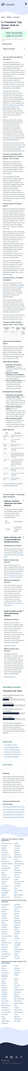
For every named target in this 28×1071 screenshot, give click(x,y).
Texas (16, 1014)
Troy (15, 940)
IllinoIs (16, 981)
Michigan (4, 992)
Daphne (4, 848)
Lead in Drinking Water (12, 747)
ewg (16, 308)
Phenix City (17, 922)
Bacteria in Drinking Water (13, 754)
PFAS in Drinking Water (12, 749)
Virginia (4, 1019)
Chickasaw (17, 846)
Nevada (4, 999)
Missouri (16, 994)
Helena (4, 938)
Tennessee (5, 1014)
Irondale (16, 958)
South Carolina (6, 1012)
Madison (16, 918)
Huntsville (17, 905)
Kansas (4, 985)
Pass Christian (18, 890)
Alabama (5, 901)
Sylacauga (17, 943)
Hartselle (4, 951)
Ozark (16, 954)
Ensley (16, 879)
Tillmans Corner (6, 843)
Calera (16, 947)
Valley (16, 936)
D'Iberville (17, 870)
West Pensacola (19, 881)
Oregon (16, 1007)
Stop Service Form (9, 677)
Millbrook (4, 945)
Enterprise (5, 920)
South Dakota (18, 1012)
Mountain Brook (7, 936)
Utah (3, 1016)
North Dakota (6, 1005)
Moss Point (5, 852)
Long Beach (5, 886)
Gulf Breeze (5, 890)
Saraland (17, 850)
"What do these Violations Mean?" (13, 171)
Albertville (17, 920)
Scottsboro (17, 951)
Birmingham (5, 905)
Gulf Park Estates (7, 863)
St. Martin (4, 870)
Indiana (4, 983)
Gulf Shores (18, 861)
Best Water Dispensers (12, 756)
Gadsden (4, 918)
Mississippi (5, 994)
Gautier (4, 859)
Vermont (17, 1016)
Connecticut (5, 972)
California (4, 970)
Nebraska (17, 996)
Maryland (4, 990)
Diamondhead (18, 895)
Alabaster (17, 925)
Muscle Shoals (18, 949)
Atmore (16, 875)
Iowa (15, 983)
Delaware (17, 972)
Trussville (17, 931)
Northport (5, 929)
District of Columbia (5, 975)
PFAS (22, 151)
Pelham (16, 929)
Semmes (17, 848)
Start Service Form (10, 645)
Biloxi (3, 872)
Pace (15, 888)
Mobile (16, 843)
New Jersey (5, 1001)
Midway (4, 895)
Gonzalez (17, 877)
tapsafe (10, 4)
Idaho (3, 981)
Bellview (4, 875)
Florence (17, 911)
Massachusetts (18, 990)
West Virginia (6, 1021)
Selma (3, 940)
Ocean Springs (18, 863)
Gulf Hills (4, 866)
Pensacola (17, 884)
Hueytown (5, 947)
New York (5, 1003)
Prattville (4, 925)
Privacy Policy (18, 1052)
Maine (16, 987)
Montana (4, 996)
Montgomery (18, 907)
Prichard (4, 846)
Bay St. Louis (5, 897)
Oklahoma (5, 1007)
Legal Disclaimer (13, 1054)
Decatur (16, 916)
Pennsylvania (6, 1010)
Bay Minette (5, 861)
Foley (16, 859)
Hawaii (16, 978)
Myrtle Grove (6, 877)
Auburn (16, 909)
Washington (18, 1019)
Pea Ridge (5, 892)
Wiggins (4, 888)
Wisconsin (17, 1021)
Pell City (16, 956)
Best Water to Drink (11, 745)
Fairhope (4, 850)
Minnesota (17, 992)
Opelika (4, 927)
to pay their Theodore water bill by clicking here (13, 554)
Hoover (4, 911)
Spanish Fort (5, 854)
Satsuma (17, 852)
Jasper (4, 958)
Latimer (16, 868)
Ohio (15, 1005)
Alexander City (6, 954)
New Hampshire (19, 999)
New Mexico (18, 1001)
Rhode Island (18, 1010)
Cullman (17, 938)
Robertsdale (18, 857)
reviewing (13, 143)
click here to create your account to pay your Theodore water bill (13, 575)
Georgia (4, 978)
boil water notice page (12, 86)
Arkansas (17, 968)
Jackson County (6, 857)
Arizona (4, 968)
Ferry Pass (17, 886)
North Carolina (18, 1003)
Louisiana (4, 987)
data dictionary (13, 485)
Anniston (4, 913)
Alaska (16, 966)
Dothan (16, 913)
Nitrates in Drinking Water (13, 752)
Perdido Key (18, 872)
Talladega (17, 945)
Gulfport (4, 881)
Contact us (6, 1052)
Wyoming (5, 1023)
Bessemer (17, 927)
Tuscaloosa (5, 909)
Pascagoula (17, 854)
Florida (16, 975)
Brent (3, 884)
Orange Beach (6, 868)
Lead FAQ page (7, 274)
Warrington (5, 879)
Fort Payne (5, 956)
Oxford (16, 934)
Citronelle (17, 866)
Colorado (17, 970)
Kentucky (17, 985)
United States (5, 963)
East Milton (17, 897)
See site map (5, 1060)
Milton (16, 892)
